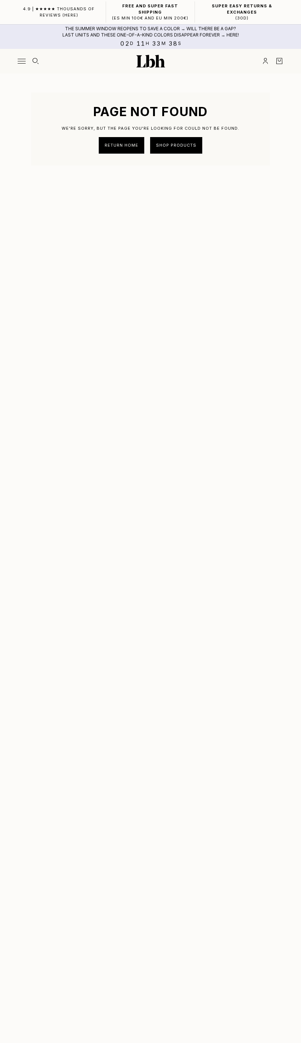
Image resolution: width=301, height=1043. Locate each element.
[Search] (36, 61)
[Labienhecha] (150, 61)
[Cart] (279, 61)
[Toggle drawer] (22, 61)
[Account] (265, 61)
